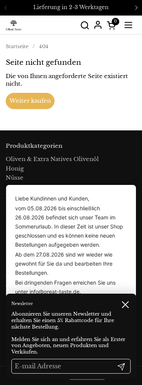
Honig (15, 168)
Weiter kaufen (30, 100)
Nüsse (14, 177)
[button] (84, 25)
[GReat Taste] (14, 25)
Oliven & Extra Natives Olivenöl (52, 159)
